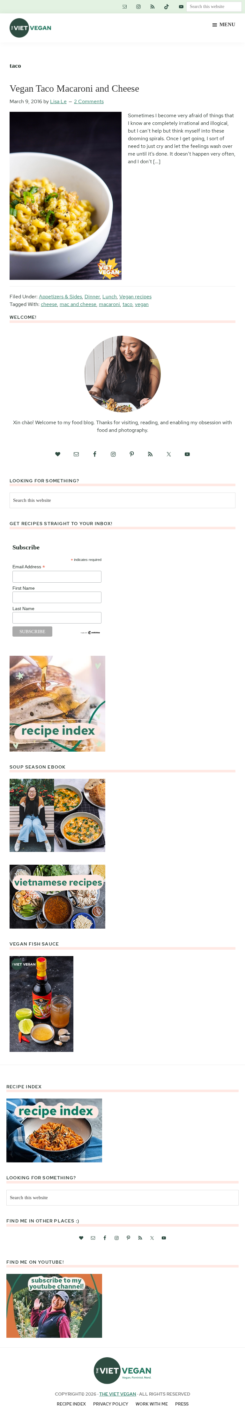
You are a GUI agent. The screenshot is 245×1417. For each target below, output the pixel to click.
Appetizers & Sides (60, 296)
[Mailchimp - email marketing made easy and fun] (90, 633)
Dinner (92, 296)
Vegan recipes (135, 296)
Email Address (28, 567)
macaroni (109, 304)
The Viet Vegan (117, 1394)
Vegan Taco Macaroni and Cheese (74, 88)
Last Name (23, 608)
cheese (49, 304)
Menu (227, 24)
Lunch (109, 296)
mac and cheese (78, 304)
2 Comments (89, 101)
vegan (142, 304)
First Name (23, 588)
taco (127, 304)
